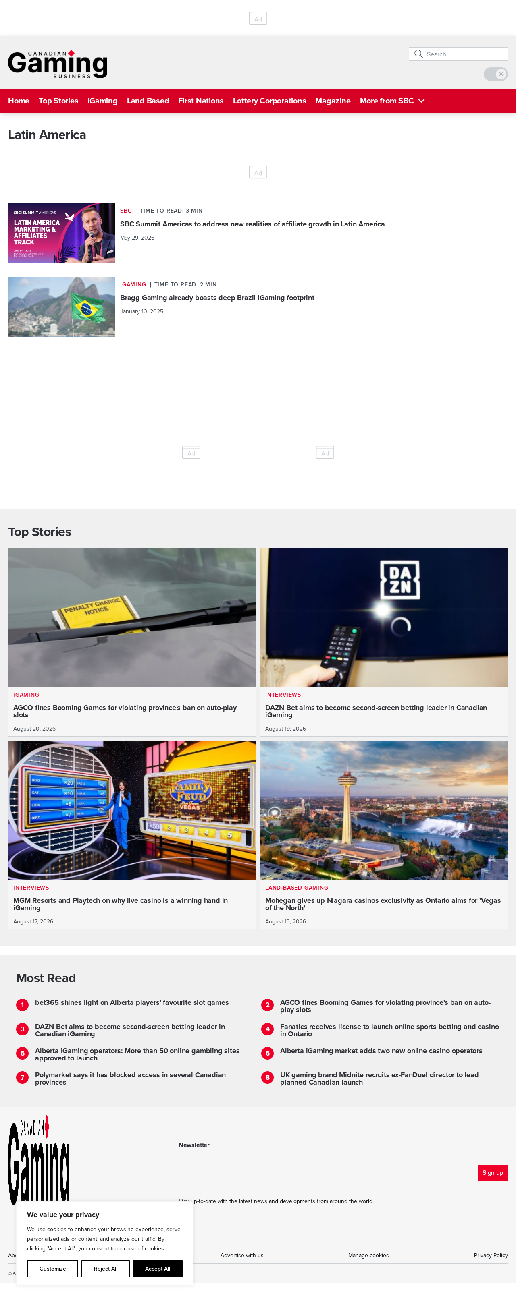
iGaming (102, 100)
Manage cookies (368, 1255)
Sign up (493, 1172)
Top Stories (58, 100)
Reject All (105, 1269)
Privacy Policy (491, 1255)
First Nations (201, 100)
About (15, 1255)
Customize (53, 1269)
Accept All (157, 1269)
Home (18, 100)
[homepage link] (57, 64)
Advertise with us (242, 1255)
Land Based (148, 100)
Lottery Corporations (269, 100)
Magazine (332, 100)
